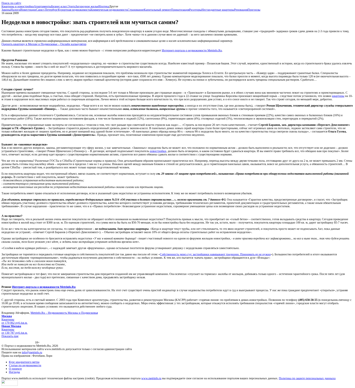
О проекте (15, 368)
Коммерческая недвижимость (109, 9)
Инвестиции (28, 9)
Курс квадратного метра (24, 362)
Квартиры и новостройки (17, 6)
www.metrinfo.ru (151, 378)
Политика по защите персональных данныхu (307, 378)
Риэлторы (195, 9)
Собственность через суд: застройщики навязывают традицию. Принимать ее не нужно (215, 254)
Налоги (15, 9)
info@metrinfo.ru (32, 352)
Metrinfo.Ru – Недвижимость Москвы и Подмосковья (64, 312)
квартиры (338, 96)
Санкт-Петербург (47, 9)
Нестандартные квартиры (218, 9)
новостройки (158, 151)
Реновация (241, 9)
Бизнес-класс (59, 6)
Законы (6, 9)
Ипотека (103, 6)
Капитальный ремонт (157, 9)
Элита (71, 6)
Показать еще (9, 336)
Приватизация (180, 9)
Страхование (136, 9)
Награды (14, 372)
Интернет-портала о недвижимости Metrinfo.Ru (192, 50)
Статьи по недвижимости (25, 365)
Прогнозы (254, 9)
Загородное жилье (86, 6)
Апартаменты (42, 6)
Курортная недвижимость (74, 9)
